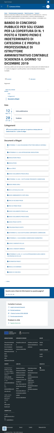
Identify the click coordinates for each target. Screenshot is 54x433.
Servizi (20, 427)
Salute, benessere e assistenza (33, 346)
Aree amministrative (9, 342)
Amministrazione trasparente (16, 13)
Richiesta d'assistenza (33, 390)
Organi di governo (8, 349)
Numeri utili (7, 406)
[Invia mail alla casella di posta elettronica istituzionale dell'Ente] (9, 383)
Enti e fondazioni (8, 347)
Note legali (30, 370)
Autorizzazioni (19, 347)
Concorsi (37, 13)
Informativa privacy (32, 368)
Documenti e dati (8, 344)
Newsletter (42, 370)
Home (5, 13)
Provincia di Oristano (21, 370)
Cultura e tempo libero (21, 350)
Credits (30, 427)
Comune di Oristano (20, 375)
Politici (5, 356)
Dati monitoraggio (8, 427)
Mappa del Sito (42, 427)
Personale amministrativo (9, 352)
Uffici (5, 358)
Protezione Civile (20, 377)
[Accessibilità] (4, 428)
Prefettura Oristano (20, 372)
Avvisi (41, 344)
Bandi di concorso (29, 13)
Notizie (41, 342)
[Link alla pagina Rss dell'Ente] (40, 368)
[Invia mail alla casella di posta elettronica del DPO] (9, 417)
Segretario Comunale (9, 360)
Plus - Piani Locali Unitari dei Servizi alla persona (21, 386)
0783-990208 (7, 377)
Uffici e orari (7, 404)
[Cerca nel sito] (47, 6)
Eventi (41, 356)
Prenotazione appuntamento (33, 386)
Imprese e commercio (33, 342)
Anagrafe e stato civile (21, 343)
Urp (5, 402)
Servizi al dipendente (21, 397)
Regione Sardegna (8, 2)
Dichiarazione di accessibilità (32, 374)
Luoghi (41, 354)
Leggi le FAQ (31, 380)
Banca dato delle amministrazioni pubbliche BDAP (21, 393)
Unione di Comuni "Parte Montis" (21, 380)
